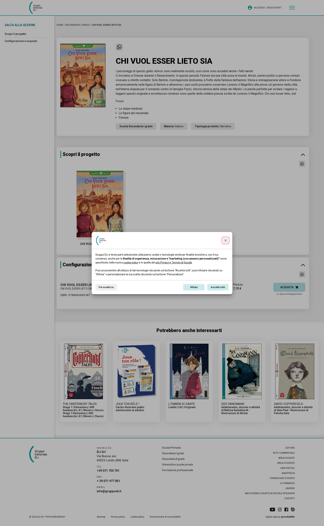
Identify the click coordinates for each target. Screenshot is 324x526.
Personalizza (106, 287)
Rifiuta (193, 287)
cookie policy (130, 262)
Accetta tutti (218, 287)
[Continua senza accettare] (226, 240)
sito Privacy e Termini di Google (173, 262)
